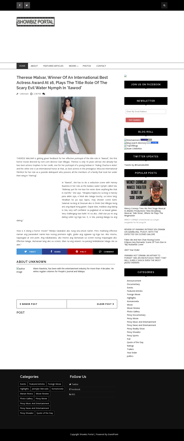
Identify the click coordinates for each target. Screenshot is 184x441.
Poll (128, 339)
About (34, 65)
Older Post (105, 304)
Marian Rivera (26, 393)
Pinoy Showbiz (133, 332)
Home (22, 65)
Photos (87, 65)
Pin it (83, 252)
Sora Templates (100, 437)
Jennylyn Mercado (40, 388)
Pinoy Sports (133, 335)
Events (130, 287)
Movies (72, 65)
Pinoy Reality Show (136, 328)
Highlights (131, 297)
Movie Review (133, 308)
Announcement (134, 280)
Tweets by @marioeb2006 (136, 165)
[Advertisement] (115, 37)
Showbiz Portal (87, 434)
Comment (109, 252)
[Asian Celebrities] (133, 148)
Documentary (133, 284)
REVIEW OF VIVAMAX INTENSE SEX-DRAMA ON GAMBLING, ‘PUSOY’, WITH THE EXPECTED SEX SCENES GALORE (144, 232)
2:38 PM (37, 93)
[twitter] (27, 5)
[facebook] (20, 5)
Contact (101, 65)
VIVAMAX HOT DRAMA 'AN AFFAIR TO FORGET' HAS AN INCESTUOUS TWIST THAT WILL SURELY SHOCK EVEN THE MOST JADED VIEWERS (145, 259)
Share (57, 252)
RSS (73, 394)
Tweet (32, 252)
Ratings (130, 345)
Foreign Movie (133, 294)
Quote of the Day (135, 342)
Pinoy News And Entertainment (141, 325)
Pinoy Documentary (136, 315)
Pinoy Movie (132, 318)
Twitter (74, 384)
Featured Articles (53, 65)
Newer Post (29, 304)
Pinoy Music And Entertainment (141, 321)
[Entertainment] (132, 140)
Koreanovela (133, 301)
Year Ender (132, 352)
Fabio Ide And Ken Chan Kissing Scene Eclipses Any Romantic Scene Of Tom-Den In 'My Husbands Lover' (145, 242)
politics (130, 356)
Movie (130, 304)
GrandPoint (113, 434)
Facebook (75, 389)
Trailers (130, 349)
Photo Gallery (133, 311)
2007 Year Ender (132, 250)
